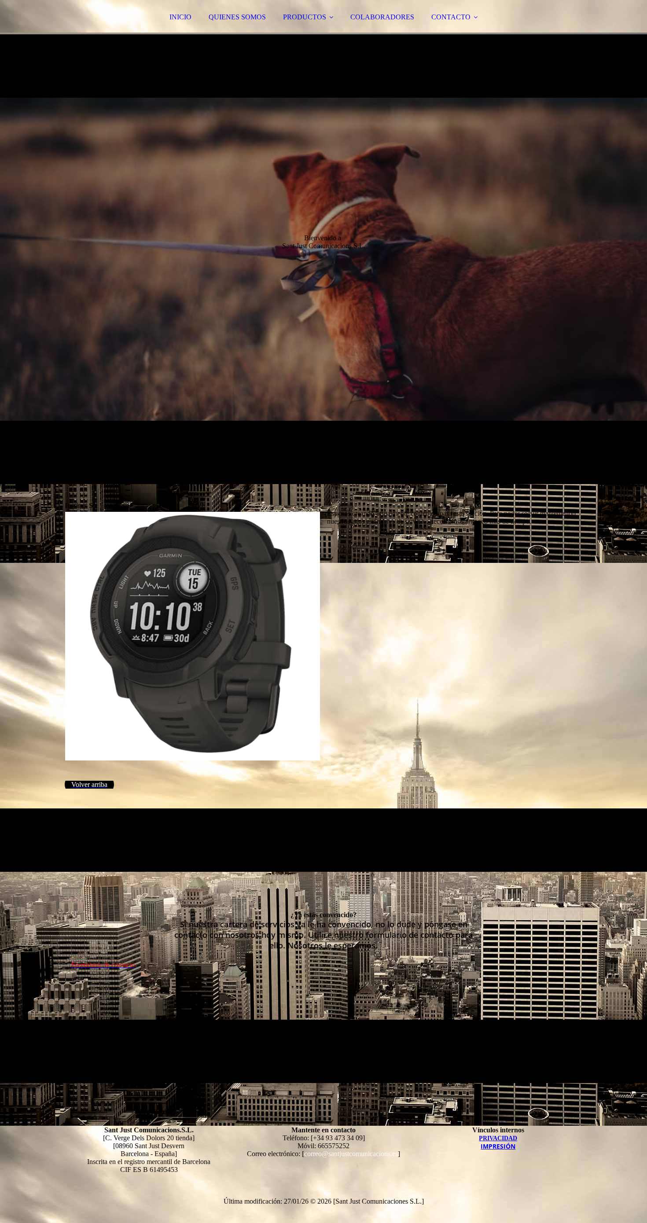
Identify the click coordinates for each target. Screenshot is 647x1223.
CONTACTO (451, 17)
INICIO (180, 17)
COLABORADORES (382, 17)
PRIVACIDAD (498, 1138)
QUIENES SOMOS (237, 17)
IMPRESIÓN (498, 1146)
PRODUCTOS (304, 17)
